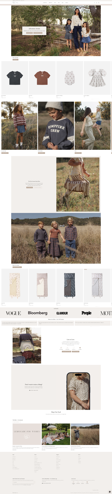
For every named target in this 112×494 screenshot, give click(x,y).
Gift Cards (14, 456)
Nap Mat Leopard (86, 303)
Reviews (79, 456)
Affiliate (57, 462)
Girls (13, 461)
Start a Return (58, 461)
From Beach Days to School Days (75, 446)
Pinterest (79, 462)
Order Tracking (58, 459)
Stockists (35, 461)
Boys (13, 462)
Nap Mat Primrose (31, 303)
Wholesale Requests (37, 464)
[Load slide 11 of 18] (95, 326)
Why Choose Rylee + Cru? (38, 462)
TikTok (79, 459)
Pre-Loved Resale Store (16, 468)
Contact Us (57, 468)
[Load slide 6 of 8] (98, 306)
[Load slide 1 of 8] (95, 306)
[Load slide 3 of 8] (96, 306)
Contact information (96, 492)
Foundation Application (37, 467)
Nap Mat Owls (3, 303)
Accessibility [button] (72, 492)
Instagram (79, 458)
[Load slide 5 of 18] (92, 326)
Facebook (79, 461)
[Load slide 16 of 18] (98, 326)
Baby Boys (14, 459)
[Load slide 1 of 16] (91, 99)
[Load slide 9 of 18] (94, 326)
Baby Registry (36, 470)
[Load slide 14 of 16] (98, 99)
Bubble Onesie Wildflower (59, 95)
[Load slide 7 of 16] (94, 99)
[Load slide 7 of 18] (93, 326)
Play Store (36, 390)
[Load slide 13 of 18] (96, 326)
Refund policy (80, 492)
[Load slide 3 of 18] (91, 326)
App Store (31, 390)
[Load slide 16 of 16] (99, 99)
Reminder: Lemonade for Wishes (17, 446)
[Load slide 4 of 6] (98, 155)
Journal (35, 456)
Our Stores (36, 459)
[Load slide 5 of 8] (97, 306)
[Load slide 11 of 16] (96, 99)
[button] (45, 2)
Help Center (58, 456)
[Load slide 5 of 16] (93, 99)
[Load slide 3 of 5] (98, 317)
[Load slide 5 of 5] (99, 317)
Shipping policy (92, 492)
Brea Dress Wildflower (86, 95)
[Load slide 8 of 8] (99, 306)
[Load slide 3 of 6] (97, 155)
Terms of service (88, 492)
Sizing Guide (58, 467)
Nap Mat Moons (58, 303)
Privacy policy (83, 492)
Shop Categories (15, 467)
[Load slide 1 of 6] (96, 155)
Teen (13, 464)
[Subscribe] (34, 482)
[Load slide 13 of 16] (97, 99)
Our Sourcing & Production (38, 468)
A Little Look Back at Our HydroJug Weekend (48, 446)
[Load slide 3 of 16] (92, 99)
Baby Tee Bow (30, 95)
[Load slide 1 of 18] (90, 326)
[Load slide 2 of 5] (97, 317)
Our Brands (36, 458)
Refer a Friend (58, 464)
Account (57, 458)
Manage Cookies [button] (76, 492)
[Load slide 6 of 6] (99, 155)
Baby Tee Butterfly (3, 95)
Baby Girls (14, 458)
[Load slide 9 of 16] (95, 99)
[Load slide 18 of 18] (99, 326)
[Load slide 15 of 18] (97, 326)
